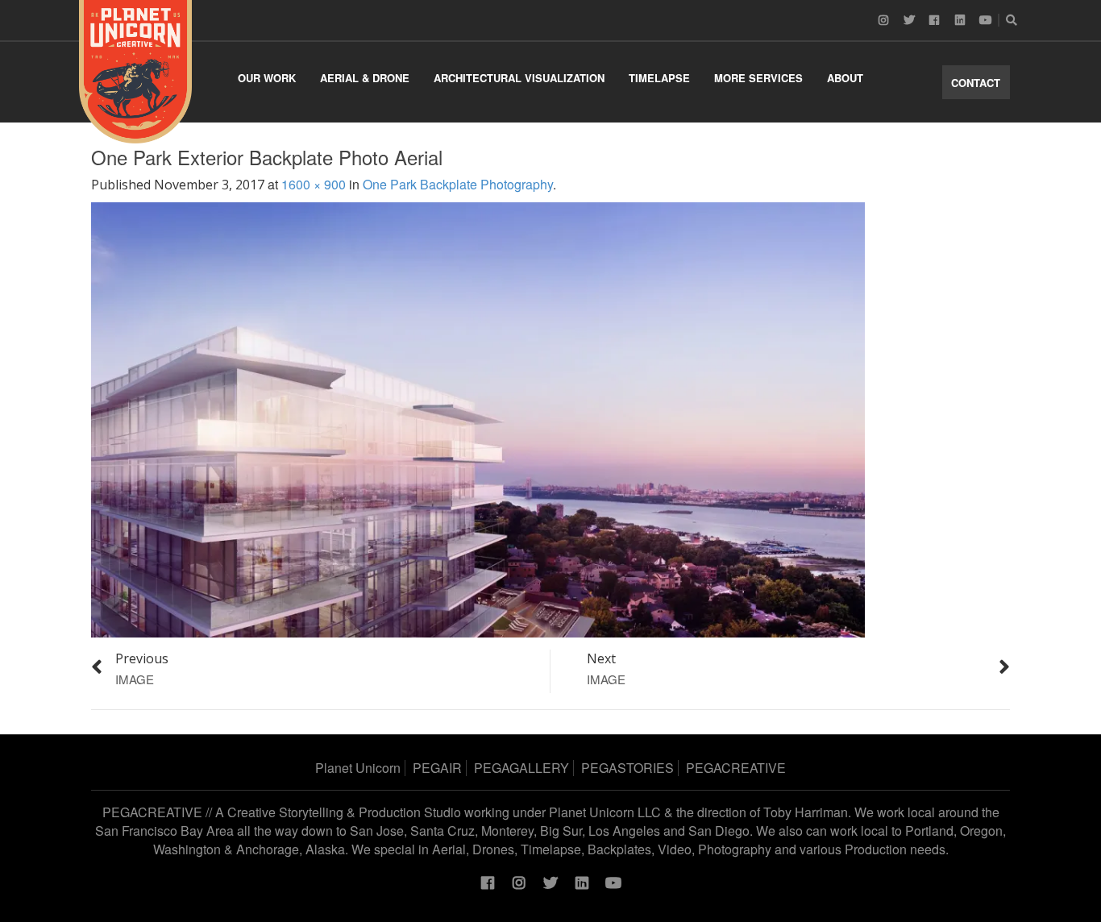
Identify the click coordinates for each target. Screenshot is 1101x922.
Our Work (267, 77)
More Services (758, 77)
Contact (975, 82)
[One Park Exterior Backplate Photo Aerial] (478, 418)
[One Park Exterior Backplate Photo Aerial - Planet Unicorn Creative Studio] (135, 71)
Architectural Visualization (519, 77)
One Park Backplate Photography (458, 184)
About (845, 77)
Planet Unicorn (358, 767)
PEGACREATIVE (736, 767)
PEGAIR (437, 767)
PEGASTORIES (627, 767)
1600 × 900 (313, 184)
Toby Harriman (805, 812)
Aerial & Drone (364, 77)
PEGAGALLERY (521, 767)
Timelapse (659, 77)
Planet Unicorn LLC (605, 812)
